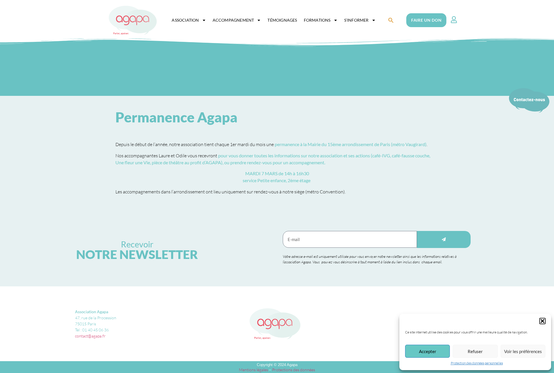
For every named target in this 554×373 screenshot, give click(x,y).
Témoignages (282, 20)
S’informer (356, 20)
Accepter (427, 351)
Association (185, 20)
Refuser (475, 351)
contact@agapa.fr (90, 335)
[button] (542, 321)
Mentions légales (253, 369)
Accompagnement (233, 20)
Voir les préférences (523, 351)
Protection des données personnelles (477, 363)
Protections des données (293, 369)
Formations (317, 20)
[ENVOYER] (444, 239)
